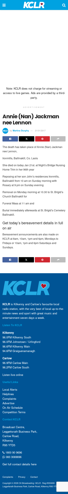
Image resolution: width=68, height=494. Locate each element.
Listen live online (12, 375)
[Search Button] (64, 5)
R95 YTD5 (8, 445)
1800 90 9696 (13, 452)
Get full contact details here (19, 464)
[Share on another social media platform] (58, 138)
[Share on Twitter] (26, 138)
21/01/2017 (40, 130)
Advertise (8, 403)
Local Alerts (9, 389)
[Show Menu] (4, 5)
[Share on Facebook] (10, 138)
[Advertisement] (34, 47)
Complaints (9, 398)
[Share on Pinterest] (42, 138)
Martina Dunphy (21, 130)
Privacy (21, 476)
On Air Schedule (12, 407)
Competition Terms (14, 412)
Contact (34, 476)
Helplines (8, 394)
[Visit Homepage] (34, 5)
